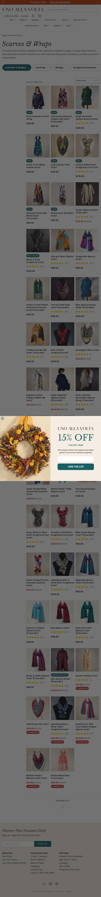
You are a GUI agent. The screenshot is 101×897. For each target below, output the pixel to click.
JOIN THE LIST (76, 466)
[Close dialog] (2, 418)
